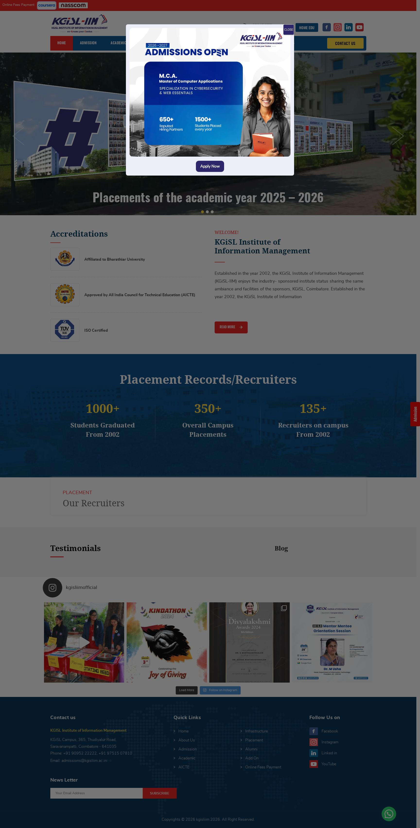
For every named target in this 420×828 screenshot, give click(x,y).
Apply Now (210, 166)
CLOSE (288, 29)
